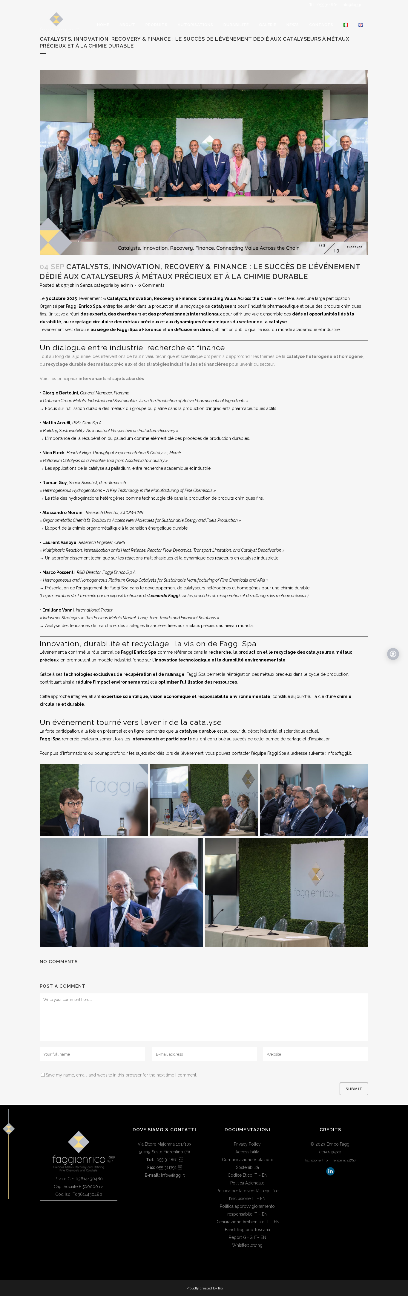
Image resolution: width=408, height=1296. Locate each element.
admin (127, 285)
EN (264, 1175)
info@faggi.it (353, 4)
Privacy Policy (247, 1144)
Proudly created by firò (204, 1288)
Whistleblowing (247, 1245)
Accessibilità (247, 1151)
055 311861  (170, 1159)
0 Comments (151, 285)
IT (255, 1175)
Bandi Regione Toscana (247, 1229)
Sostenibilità (247, 1167)
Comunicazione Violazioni (247, 1159)
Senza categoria (96, 285)
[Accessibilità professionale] (393, 654)
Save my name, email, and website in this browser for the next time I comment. (121, 1075)
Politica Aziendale (247, 1183)
